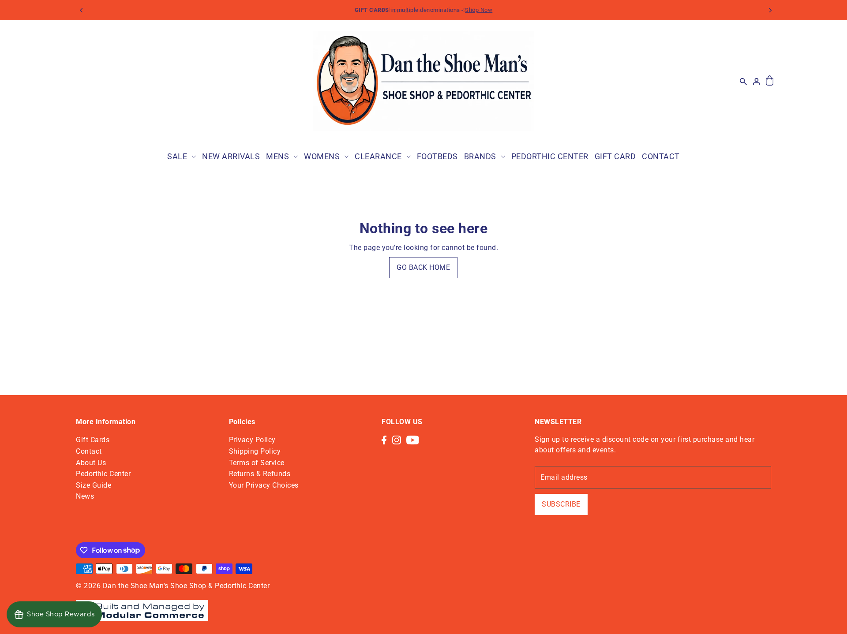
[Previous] (81, 10)
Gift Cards (92, 440)
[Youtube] (412, 439)
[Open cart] (769, 81)
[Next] (769, 10)
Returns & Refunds (260, 474)
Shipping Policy (255, 451)
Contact (89, 451)
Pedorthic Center (103, 474)
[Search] (743, 81)
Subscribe (561, 504)
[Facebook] (384, 439)
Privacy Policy (252, 440)
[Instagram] (396, 439)
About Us (91, 463)
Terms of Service (257, 463)
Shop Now (478, 10)
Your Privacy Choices (264, 485)
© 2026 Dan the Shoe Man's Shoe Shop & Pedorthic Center (173, 586)
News (85, 496)
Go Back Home (423, 267)
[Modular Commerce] (142, 605)
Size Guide (93, 485)
